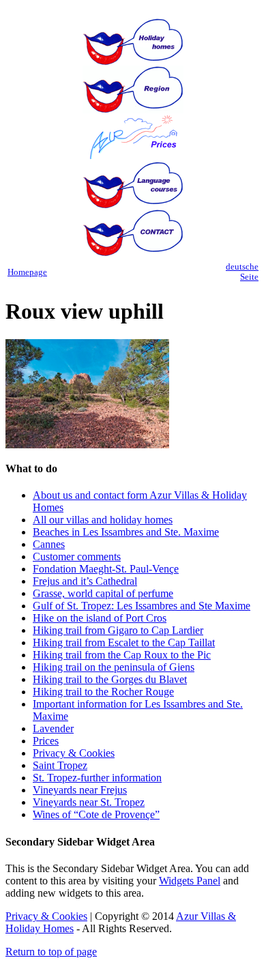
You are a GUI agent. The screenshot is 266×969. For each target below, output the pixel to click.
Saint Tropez (60, 765)
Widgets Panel (189, 880)
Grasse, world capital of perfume (103, 593)
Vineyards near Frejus (80, 790)
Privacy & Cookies (74, 753)
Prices (46, 741)
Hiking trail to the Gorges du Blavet (110, 679)
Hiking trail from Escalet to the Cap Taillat (124, 642)
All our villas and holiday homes (103, 519)
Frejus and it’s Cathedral (85, 581)
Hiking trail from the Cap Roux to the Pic (122, 655)
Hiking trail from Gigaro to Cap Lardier (118, 630)
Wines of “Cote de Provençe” (96, 814)
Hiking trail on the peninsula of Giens (113, 667)
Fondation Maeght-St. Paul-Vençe (106, 569)
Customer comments (77, 556)
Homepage (27, 272)
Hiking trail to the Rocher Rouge (103, 691)
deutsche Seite (242, 272)
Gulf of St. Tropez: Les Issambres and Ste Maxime (141, 605)
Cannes (49, 544)
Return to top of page (51, 951)
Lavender (53, 728)
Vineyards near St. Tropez (89, 802)
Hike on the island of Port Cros (99, 618)
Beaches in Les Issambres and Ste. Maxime (126, 532)
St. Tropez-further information (97, 777)
